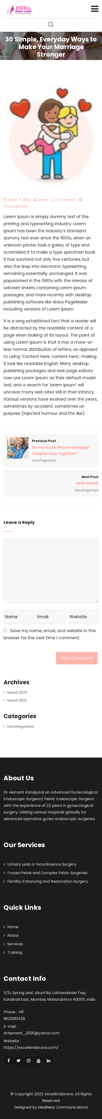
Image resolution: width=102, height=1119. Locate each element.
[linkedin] (48, 1061)
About (13, 935)
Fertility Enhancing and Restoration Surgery (47, 881)
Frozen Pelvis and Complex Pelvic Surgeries (47, 873)
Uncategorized (16, 206)
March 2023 (17, 692)
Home (13, 927)
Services (15, 944)
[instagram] (28, 1061)
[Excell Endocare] (20, 10)
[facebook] (9, 1061)
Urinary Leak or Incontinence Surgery (41, 864)
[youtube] (38, 1061)
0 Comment (65, 200)
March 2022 (17, 700)
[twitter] (18, 1061)
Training (14, 952)
